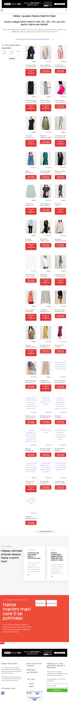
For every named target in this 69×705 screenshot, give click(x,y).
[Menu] (2, 10)
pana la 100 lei (30, 669)
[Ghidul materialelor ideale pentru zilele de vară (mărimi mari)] (57, 563)
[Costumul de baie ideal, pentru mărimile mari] (34, 563)
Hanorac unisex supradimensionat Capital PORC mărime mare (30, 67)
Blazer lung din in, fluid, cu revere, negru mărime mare (60, 173)
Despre (31, 686)
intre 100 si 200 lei (32, 672)
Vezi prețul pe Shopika (46, 71)
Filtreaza (12, 58)
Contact (31, 683)
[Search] (66, 10)
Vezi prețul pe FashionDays (31, 72)
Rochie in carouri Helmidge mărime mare (59, 206)
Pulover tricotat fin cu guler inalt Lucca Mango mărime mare (30, 103)
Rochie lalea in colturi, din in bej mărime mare (45, 66)
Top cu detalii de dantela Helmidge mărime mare (30, 312)
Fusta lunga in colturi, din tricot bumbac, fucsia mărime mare (60, 103)
